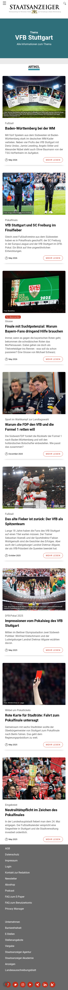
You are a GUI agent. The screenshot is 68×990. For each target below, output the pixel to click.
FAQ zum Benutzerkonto (18, 902)
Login (8, 866)
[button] (5, 984)
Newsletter (11, 878)
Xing (38, 985)
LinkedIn (45, 985)
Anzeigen (10, 964)
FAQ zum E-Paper (14, 896)
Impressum (11, 860)
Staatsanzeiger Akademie (19, 958)
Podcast (9, 890)
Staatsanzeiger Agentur (18, 952)
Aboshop (10, 884)
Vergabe (9, 946)
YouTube (30, 985)
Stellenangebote (14, 939)
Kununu (52, 985)
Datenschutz (12, 854)
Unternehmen (12, 921)
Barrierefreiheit (13, 927)
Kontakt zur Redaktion (17, 872)
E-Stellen (10, 933)
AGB (7, 848)
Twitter (15, 985)
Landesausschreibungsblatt (20, 970)
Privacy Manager (14, 908)
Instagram (23, 985)
